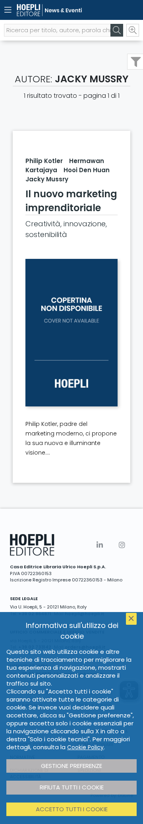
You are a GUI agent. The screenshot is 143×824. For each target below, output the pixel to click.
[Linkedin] (100, 545)
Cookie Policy (85, 747)
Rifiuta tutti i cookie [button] (72, 787)
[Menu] (8, 10)
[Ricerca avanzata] (132, 30)
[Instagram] (122, 545)
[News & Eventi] (57, 10)
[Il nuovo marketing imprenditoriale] (71, 332)
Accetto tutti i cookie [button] (72, 809)
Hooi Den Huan (87, 170)
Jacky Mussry (46, 179)
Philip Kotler (44, 161)
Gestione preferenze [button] (71, 766)
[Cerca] (116, 30)
